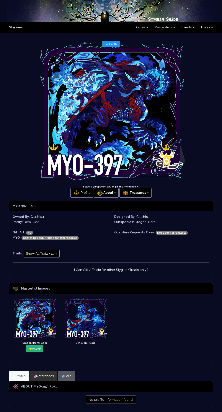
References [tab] (45, 376)
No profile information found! (111, 400)
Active (36, 348)
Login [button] (206, 27)
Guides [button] (140, 27)
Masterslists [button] (164, 27)
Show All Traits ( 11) (41, 254)
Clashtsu (37, 217)
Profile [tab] (21, 376)
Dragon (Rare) (146, 222)
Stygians (16, 27)
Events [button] (187, 27)
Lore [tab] (67, 376)
